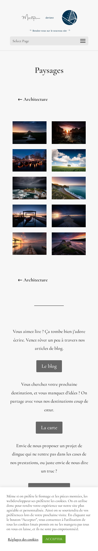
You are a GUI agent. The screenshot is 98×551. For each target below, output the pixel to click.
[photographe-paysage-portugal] (69, 144)
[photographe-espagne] (69, 227)
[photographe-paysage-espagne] (69, 171)
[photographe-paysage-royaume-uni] (69, 199)
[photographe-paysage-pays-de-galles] (69, 255)
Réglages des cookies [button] (23, 539)
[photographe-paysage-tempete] (30, 199)
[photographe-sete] (30, 255)
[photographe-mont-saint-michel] (30, 144)
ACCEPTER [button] (53, 539)
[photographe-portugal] (30, 227)
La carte (49, 428)
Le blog (49, 366)
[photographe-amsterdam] (30, 171)
